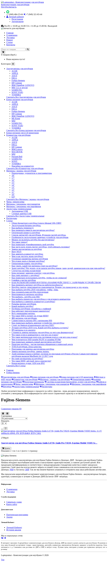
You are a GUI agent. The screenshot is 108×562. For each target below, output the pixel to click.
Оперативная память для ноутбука (27, 263)
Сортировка (6, 416)
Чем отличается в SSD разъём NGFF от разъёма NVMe (36, 339)
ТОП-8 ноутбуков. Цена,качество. (27, 347)
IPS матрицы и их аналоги (23, 330)
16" (13, 180)
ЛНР (27, 470)
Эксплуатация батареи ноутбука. (26, 225)
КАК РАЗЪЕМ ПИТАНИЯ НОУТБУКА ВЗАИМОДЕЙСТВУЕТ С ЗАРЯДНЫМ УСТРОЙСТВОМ (56, 282)
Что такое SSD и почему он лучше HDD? (30, 316)
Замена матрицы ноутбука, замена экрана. (30, 351)
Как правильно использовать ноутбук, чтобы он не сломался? (39, 278)
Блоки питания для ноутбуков (19, 99)
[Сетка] (7, 413)
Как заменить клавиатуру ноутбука (27, 254)
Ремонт (9, 40)
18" (13, 175)
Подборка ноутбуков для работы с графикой (31, 309)
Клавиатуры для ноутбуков (18, 135)
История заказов (13, 530)
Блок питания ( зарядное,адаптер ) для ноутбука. (33, 273)
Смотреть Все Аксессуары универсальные (25, 216)
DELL (14, 78)
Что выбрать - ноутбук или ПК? (26, 297)
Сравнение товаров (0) (11, 409)
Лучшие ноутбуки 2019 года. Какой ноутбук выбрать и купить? (40, 328)
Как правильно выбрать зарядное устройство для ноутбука (38, 323)
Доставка (10, 37)
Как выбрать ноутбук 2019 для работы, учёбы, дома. (35, 290)
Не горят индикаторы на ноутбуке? (27, 358)
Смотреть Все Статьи (16, 366)
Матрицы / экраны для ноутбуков (21, 171)
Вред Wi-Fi (16, 251)
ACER (14, 71)
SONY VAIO (17, 92)
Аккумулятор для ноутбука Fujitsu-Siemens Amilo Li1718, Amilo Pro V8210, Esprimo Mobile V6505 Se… (49, 443)
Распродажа (11, 218)
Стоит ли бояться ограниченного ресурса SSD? (33, 325)
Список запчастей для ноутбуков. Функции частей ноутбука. (39, 235)
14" (13, 185)
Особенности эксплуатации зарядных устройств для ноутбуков (40, 237)
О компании (11, 35)
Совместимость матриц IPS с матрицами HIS (32, 320)
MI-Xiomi (16, 118)
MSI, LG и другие (20, 87)
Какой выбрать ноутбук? (23, 306)
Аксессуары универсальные (18, 209)
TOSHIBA (16, 95)
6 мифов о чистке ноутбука (24, 280)
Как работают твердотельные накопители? (31, 311)
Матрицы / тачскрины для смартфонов (23, 206)
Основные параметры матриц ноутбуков (30, 259)
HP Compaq (17, 83)
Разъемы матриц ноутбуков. (24, 304)
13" (13, 187)
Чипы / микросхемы (15, 202)
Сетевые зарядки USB (21, 213)
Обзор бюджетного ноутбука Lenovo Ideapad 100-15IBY (37, 223)
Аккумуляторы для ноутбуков (19, 68)
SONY (15, 161)
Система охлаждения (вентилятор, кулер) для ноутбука (71, 382)
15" (13, 183)
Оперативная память (81, 379)
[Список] (3, 413)
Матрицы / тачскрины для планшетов (23, 204)
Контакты (10, 45)
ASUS (14, 76)
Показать (5, 421)
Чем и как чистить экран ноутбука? (27, 256)
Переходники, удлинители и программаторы (32, 173)
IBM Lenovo (17, 149)
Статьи (9, 42)
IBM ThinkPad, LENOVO (23, 85)
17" (13, 178)
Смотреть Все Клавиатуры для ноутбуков (24, 168)
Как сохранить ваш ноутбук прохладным (30, 292)
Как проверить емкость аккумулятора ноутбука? (33, 230)
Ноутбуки (7, 386)
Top (2, 560)
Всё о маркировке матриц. (23, 313)
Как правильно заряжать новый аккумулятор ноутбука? (36, 342)
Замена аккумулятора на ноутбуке (27, 249)
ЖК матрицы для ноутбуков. (24, 318)
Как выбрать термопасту (23, 228)
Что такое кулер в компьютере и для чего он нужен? (35, 335)
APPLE (15, 73)
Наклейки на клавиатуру (23, 166)
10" (13, 194)
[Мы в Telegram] (5, 538)
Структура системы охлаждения (26, 271)
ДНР (11, 470)
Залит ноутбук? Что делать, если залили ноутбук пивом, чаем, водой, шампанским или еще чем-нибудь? (58, 268)
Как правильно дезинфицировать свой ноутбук (33, 244)
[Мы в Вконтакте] (2, 538)
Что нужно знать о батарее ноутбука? (28, 261)
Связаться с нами (14, 502)
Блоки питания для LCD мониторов (22, 133)
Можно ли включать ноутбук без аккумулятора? (33, 240)
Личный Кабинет (14, 527)
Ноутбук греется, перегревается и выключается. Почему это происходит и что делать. (50, 287)
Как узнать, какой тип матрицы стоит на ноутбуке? (35, 266)
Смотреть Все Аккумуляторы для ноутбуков (26, 97)
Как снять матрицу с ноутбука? (26, 275)
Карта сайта (11, 504)
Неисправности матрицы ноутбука (27, 294)
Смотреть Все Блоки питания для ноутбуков (26, 130)
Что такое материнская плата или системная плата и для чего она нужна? (44, 337)
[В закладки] (6, 428)
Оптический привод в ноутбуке (26, 232)
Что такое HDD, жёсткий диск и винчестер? (31, 361)
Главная (9, 33)
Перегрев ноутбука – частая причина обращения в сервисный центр (42, 344)
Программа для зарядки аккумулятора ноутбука (33, 349)
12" (13, 190)
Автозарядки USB (20, 211)
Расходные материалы (34, 382)
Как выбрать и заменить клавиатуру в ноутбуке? (33, 301)
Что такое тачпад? (20, 242)
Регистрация (17, 19)
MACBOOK (17, 152)
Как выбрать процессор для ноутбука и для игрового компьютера (41, 299)
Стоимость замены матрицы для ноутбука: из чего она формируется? (42, 332)
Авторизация (17, 21)
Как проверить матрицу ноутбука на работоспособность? (37, 285)
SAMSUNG (17, 90)
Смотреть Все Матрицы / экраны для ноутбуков (27, 199)
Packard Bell (17, 156)
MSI (13, 121)
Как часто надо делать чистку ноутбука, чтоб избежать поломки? (41, 247)
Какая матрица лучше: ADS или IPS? (28, 363)
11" (13, 192)
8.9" (13, 197)
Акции (9, 517)
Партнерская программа (17, 515)
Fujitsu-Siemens (18, 80)
